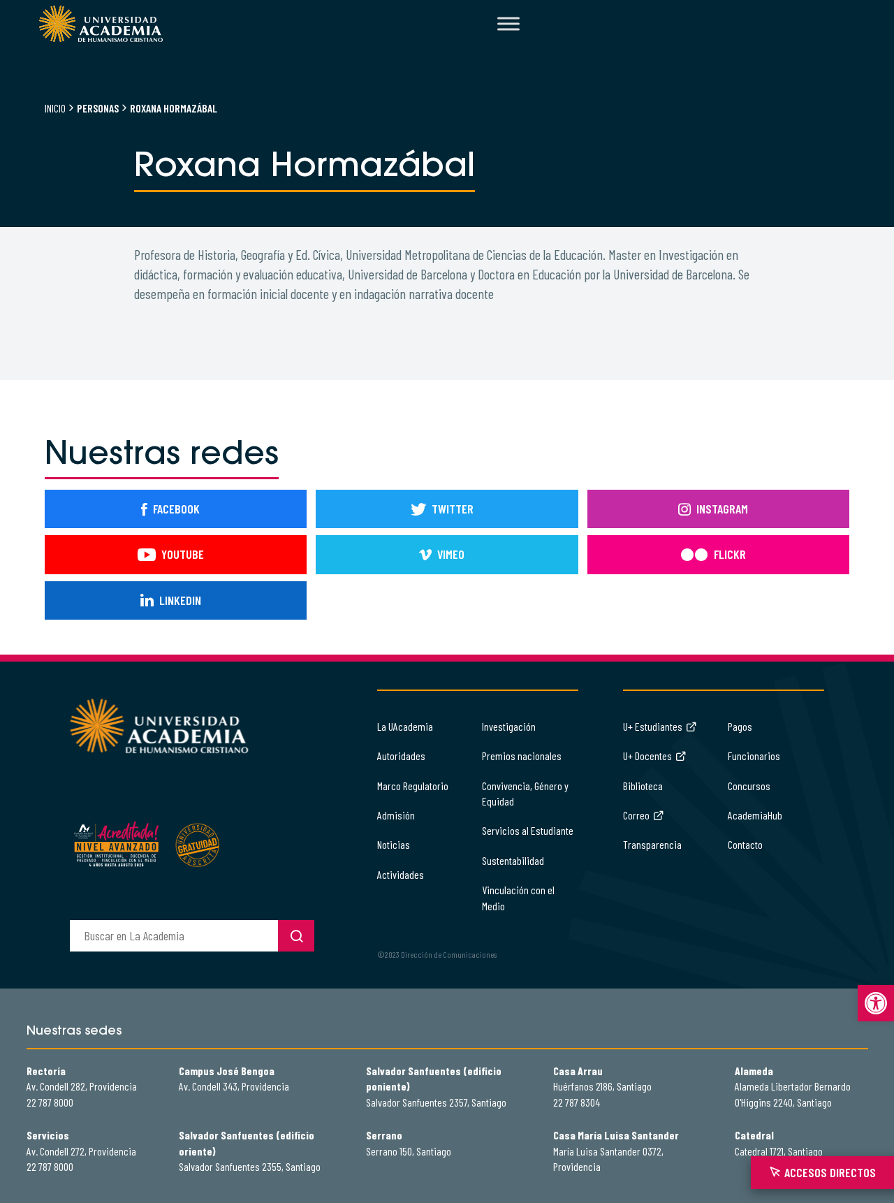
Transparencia (652, 844)
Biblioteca (643, 785)
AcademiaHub (755, 815)
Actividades (400, 874)
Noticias (393, 844)
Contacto (745, 844)
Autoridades (401, 755)
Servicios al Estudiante (527, 830)
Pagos (740, 726)
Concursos (749, 785)
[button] (876, 1003)
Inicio (55, 108)
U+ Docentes (647, 755)
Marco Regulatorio (412, 785)
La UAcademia (405, 726)
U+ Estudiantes (652, 726)
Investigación (509, 726)
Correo (636, 815)
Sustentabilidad (513, 860)
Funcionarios (754, 755)
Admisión (396, 815)
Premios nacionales (522, 755)
